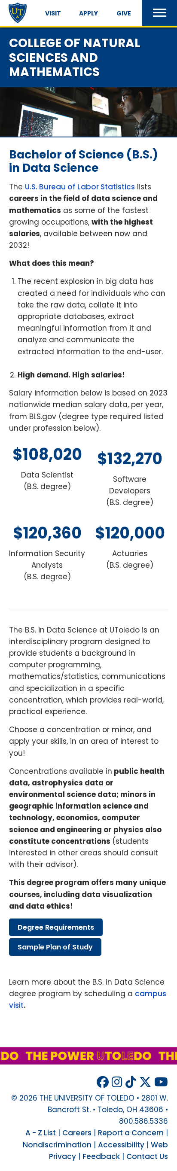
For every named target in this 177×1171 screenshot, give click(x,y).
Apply (88, 13)
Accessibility (121, 1145)
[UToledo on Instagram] (117, 1082)
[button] (159, 13)
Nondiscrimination (57, 1145)
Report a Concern (131, 1133)
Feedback (101, 1156)
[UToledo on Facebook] (103, 1082)
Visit (53, 13)
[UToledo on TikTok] (130, 1082)
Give (123, 13)
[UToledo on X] (145, 1082)
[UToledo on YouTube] (161, 1082)
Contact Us (147, 1156)
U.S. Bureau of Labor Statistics (80, 187)
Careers (77, 1133)
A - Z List (40, 1133)
